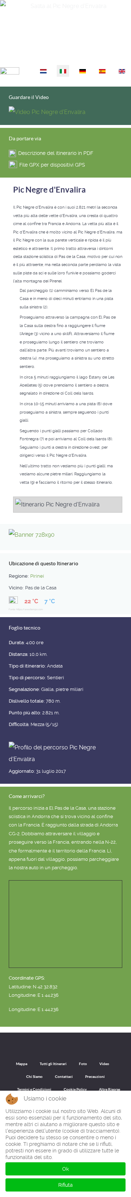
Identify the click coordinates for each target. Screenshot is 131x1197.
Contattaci (64, 1077)
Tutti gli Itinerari (53, 1064)
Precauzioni (95, 1077)
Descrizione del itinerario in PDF (55, 153)
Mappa (21, 1064)
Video (104, 1064)
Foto (83, 1064)
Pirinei (37, 576)
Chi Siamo (34, 1077)
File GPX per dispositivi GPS (52, 165)
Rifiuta (65, 1185)
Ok (65, 1169)
